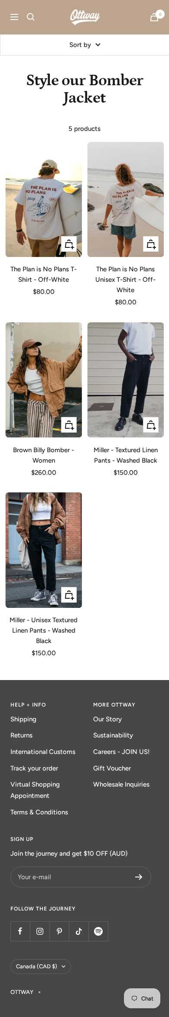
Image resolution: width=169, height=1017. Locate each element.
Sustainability (113, 735)
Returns (21, 735)
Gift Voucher (112, 768)
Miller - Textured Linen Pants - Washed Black (126, 455)
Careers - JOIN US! (121, 752)
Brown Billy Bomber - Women (43, 455)
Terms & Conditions (39, 812)
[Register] (139, 877)
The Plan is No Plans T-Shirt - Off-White (43, 274)
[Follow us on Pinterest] (59, 931)
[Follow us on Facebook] (20, 931)
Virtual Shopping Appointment (35, 790)
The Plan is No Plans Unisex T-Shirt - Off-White (125, 279)
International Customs (42, 752)
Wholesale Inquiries (121, 784)
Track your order (34, 768)
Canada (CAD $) (36, 966)
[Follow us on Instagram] (39, 931)
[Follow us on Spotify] (98, 931)
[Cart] (154, 17)
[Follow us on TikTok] (78, 931)
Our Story (107, 719)
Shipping (23, 719)
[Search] (31, 17)
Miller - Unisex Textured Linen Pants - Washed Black (44, 630)
